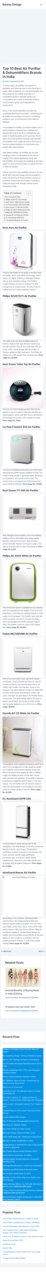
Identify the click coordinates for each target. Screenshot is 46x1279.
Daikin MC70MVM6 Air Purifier (16, 212)
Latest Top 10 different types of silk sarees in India (23, 1236)
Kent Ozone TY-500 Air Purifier (17, 207)
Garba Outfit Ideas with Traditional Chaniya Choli (22, 1137)
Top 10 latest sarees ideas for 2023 (17, 1173)
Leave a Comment (11, 997)
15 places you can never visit (20, 1006)
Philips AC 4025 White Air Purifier (18, 210)
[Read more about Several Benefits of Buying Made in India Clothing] (23, 977)
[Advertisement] (23, 33)
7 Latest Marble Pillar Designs (14, 1117)
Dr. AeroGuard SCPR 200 (15, 218)
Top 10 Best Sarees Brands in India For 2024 (20, 1219)
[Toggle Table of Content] (27, 194)
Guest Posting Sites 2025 (13, 1240)
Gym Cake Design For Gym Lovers (16, 1129)
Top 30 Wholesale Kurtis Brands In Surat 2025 (21, 1226)
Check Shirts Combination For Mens (17, 1155)
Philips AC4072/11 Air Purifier (16, 199)
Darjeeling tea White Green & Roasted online (20, 1170)
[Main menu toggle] (41, 4)
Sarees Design (12, 4)
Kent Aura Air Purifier (13, 197)
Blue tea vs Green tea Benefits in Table (18, 1141)
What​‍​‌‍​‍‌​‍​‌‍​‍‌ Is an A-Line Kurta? (13, 1087)
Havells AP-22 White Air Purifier (17, 215)
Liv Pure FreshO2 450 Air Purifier (18, 205)
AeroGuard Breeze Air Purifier (17, 220)
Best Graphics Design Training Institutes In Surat (22, 1056)
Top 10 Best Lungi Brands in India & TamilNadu (21, 1222)
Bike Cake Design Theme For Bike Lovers (19, 1133)
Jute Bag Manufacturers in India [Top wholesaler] (22, 1166)
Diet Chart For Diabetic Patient (15, 1125)
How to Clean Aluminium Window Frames (19, 1077)
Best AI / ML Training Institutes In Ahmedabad (21, 1060)
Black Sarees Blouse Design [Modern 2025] (20, 1151)
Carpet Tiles (7, 1248)
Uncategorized (24, 997)
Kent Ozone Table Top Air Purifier (18, 202)
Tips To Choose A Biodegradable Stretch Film (21, 1121)
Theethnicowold (9, 1244)
